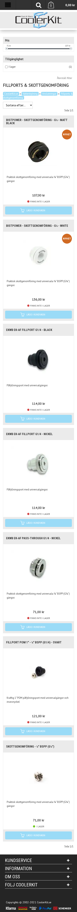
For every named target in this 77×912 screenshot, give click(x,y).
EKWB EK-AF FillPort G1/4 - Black (29, 330)
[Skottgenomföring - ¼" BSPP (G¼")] (38, 776)
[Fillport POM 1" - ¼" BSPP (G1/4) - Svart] (38, 672)
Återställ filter (64, 78)
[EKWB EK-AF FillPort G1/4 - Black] (38, 359)
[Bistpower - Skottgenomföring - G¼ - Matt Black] (38, 151)
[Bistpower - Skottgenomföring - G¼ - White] (38, 255)
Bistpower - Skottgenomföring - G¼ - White (37, 226)
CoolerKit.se (11, 93)
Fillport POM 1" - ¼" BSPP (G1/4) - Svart (34, 642)
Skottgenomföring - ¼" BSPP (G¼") (30, 746)
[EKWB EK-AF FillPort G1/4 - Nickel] (38, 464)
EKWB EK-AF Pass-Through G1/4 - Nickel (33, 538)
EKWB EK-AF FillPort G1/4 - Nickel (29, 434)
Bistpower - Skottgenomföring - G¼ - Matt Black (37, 121)
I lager (12, 66)
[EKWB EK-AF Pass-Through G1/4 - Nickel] (38, 568)
